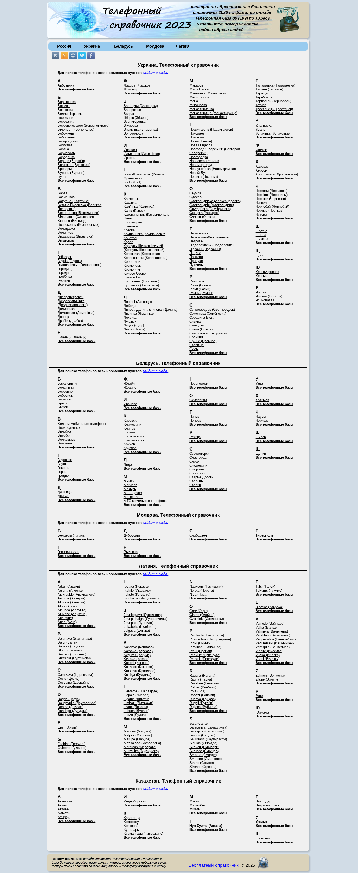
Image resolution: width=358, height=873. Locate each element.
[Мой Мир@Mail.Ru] (73, 55)
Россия (64, 46)
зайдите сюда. (155, 73)
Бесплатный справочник (213, 865)
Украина (92, 46)
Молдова (155, 46)
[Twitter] (82, 55)
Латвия (182, 46)
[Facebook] (91, 55)
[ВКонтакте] (55, 55)
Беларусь (123, 46)
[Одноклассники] (64, 55)
